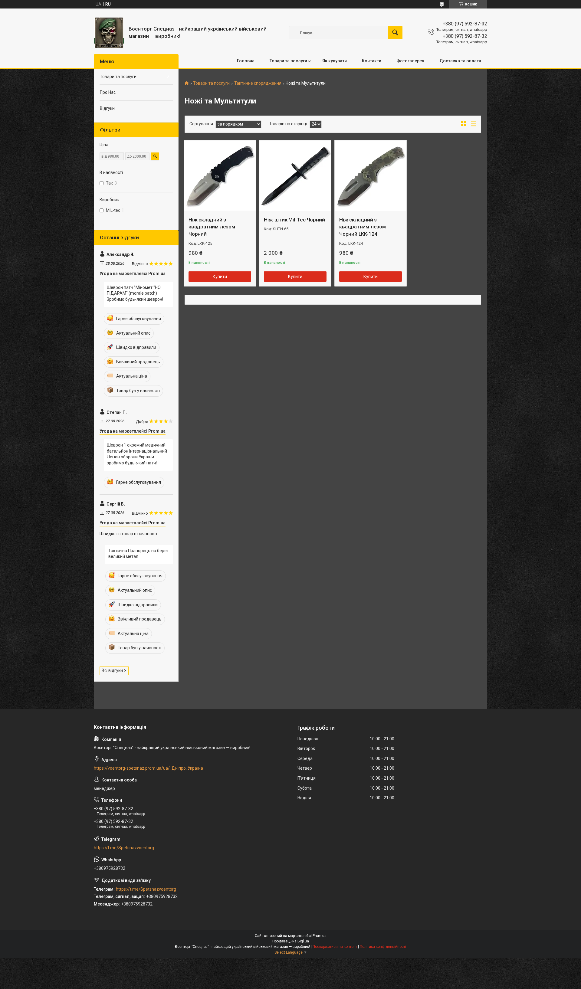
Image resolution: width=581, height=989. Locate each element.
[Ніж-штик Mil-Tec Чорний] (295, 176)
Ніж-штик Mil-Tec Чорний (294, 220)
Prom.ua (320, 936)
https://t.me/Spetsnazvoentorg (124, 847)
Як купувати (334, 60)
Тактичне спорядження (257, 83)
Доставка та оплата (460, 60)
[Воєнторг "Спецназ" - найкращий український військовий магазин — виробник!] (109, 33)
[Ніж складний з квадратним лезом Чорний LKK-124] (370, 176)
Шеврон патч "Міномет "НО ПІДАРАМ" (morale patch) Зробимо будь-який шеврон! (135, 293)
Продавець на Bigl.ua (290, 941)
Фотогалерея (410, 60)
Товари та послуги (288, 60)
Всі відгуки (112, 670)
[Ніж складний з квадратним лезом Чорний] (220, 176)
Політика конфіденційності (383, 947)
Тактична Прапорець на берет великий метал (138, 553)
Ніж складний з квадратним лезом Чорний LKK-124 (362, 227)
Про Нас (108, 92)
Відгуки (107, 108)
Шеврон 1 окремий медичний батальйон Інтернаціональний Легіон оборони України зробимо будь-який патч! (137, 454)
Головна (245, 60)
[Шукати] (395, 32)
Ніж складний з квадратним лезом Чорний (212, 227)
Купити (220, 276)
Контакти (371, 60)
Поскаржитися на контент (335, 947)
